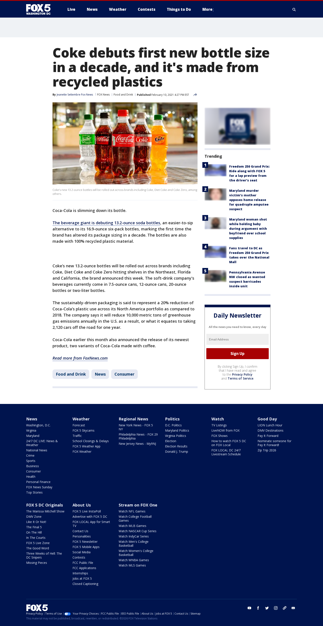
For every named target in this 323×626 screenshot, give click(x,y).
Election (170, 441)
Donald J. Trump (176, 451)
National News (36, 450)
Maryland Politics (177, 430)
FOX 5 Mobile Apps (86, 547)
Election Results (176, 446)
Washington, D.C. (38, 425)
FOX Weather (82, 451)
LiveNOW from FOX (225, 430)
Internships (80, 573)
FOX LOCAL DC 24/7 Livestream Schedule (226, 452)
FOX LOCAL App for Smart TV (91, 524)
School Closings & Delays (91, 441)
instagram (275, 608)
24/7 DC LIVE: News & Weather (42, 443)
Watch (217, 419)
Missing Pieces (36, 563)
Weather (81, 419)
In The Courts (35, 538)
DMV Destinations (270, 430)
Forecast (79, 425)
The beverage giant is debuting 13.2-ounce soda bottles (106, 222)
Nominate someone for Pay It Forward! (274, 443)
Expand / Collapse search (294, 9)
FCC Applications (84, 568)
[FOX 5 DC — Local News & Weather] (40, 9)
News (100, 374)
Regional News (133, 419)
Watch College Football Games (135, 518)
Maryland (32, 436)
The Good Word (37, 548)
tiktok (284, 608)
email (293, 608)
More (207, 9)
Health (30, 476)
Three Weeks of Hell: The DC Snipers (44, 555)
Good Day (267, 419)
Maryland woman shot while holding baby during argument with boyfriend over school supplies (248, 228)
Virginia (31, 430)
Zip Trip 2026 (267, 450)
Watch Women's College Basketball (136, 553)
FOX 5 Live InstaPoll (87, 511)
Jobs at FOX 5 (82, 578)
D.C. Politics (173, 425)
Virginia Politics (175, 436)
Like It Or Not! (36, 522)
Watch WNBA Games (134, 560)
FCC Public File (83, 563)
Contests (79, 557)
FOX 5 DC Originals (44, 505)
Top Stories (34, 492)
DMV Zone (34, 516)
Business (32, 466)
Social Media (82, 552)
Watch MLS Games (132, 565)
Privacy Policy (242, 374)
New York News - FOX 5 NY (136, 427)
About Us (82, 505)
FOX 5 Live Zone (38, 543)
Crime (30, 455)
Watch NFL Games (132, 511)
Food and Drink (123, 94)
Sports (30, 461)
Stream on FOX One (138, 505)
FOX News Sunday (39, 487)
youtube (249, 608)
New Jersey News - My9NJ (137, 443)
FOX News (103, 94)
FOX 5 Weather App (86, 446)
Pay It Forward (268, 436)
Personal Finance (38, 482)
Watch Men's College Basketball (134, 543)
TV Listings (219, 425)
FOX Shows (219, 436)
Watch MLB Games (132, 526)
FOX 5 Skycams (83, 430)
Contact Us (80, 531)
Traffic (77, 436)
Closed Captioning (85, 584)
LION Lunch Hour (270, 425)
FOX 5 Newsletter (85, 541)
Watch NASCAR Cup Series (137, 531)
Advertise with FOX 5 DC (90, 516)
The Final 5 (34, 527)
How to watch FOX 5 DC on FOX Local (228, 443)
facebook (258, 608)
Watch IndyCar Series (134, 536)
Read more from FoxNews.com (80, 358)
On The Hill (34, 532)
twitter (266, 608)
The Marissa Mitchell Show (45, 511)
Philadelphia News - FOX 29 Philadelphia (138, 436)
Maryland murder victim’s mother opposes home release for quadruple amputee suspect (249, 199)
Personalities (82, 536)
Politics (172, 419)
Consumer (124, 374)
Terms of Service (240, 378)
